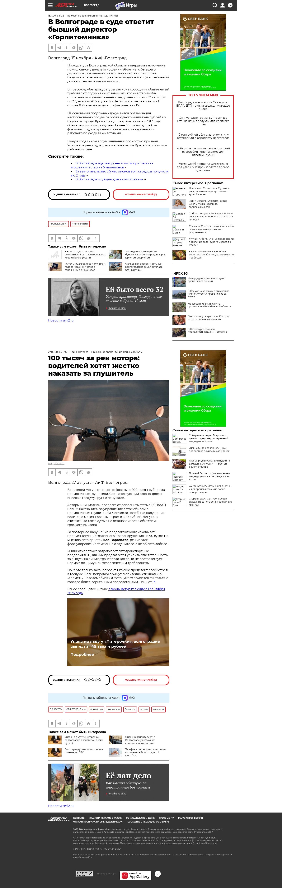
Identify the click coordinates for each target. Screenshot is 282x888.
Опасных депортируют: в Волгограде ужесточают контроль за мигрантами (140, 740)
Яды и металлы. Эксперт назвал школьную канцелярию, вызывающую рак (208, 203)
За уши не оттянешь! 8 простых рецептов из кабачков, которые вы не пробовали (211, 254)
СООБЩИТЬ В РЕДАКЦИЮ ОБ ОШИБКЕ (148, 822)
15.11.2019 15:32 (56, 15)
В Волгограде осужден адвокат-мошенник (109, 179)
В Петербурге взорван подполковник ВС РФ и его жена (208, 330)
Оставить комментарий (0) (141, 194)
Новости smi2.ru (61, 320)
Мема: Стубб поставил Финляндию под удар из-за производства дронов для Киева (203, 167)
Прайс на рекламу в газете (105, 818)
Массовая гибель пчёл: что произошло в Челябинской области (209, 305)
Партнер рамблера (106, 873)
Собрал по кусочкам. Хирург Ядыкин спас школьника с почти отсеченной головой (211, 216)
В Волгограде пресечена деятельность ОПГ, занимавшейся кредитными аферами (85, 254)
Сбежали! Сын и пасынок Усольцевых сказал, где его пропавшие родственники (211, 229)
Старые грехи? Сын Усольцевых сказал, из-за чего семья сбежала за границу (210, 501)
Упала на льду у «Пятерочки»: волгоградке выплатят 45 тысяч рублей (115, 644)
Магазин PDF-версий (190, 818)
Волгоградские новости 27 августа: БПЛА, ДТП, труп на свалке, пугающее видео (203, 106)
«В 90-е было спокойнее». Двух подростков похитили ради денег (209, 449)
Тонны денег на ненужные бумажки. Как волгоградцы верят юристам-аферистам (145, 254)
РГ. (154, 582)
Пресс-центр (166, 818)
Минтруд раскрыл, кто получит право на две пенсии (206, 279)
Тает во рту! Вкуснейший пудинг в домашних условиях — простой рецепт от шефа (209, 463)
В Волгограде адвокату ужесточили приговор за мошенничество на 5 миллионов (112, 165)
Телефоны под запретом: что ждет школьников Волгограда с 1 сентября (145, 752)
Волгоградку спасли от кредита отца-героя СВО (84, 751)
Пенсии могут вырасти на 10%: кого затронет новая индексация (209, 318)
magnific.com (56, 463)
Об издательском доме (140, 818)
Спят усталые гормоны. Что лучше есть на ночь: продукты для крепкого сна (203, 121)
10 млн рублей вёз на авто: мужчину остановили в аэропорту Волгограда (203, 136)
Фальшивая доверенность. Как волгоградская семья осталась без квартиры (143, 266)
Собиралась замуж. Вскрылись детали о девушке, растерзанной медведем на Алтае (208, 438)
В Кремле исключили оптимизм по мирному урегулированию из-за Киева (208, 294)
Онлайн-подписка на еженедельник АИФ (98, 822)
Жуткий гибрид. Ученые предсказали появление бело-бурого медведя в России (211, 241)
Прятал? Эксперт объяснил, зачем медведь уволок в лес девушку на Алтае (209, 476)
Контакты (79, 818)
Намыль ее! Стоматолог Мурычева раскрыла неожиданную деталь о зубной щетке (209, 191)
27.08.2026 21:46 (57, 351)
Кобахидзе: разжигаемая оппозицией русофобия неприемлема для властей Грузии (203, 152)
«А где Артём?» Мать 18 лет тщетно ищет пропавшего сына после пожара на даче (210, 489)
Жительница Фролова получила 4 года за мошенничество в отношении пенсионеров (85, 266)
